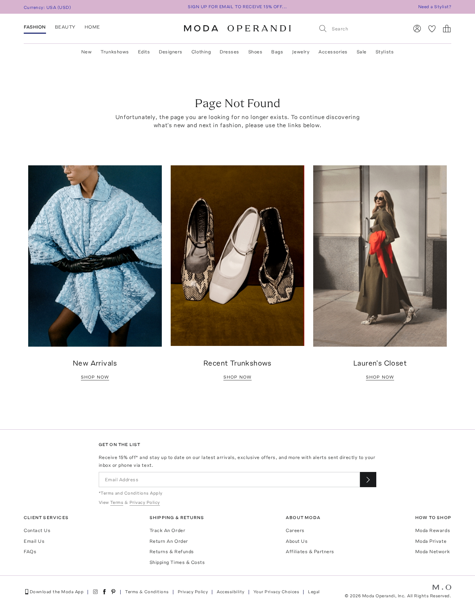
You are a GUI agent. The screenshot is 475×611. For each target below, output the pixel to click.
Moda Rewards (432, 530)
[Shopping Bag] (446, 28)
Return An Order (169, 541)
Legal (314, 591)
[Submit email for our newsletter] (368, 479)
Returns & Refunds (172, 551)
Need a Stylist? (434, 6)
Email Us (34, 541)
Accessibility (230, 591)
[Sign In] (417, 28)
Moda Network (432, 551)
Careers (295, 530)
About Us (297, 541)
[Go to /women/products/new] (95, 256)
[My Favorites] (432, 28)
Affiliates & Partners (310, 551)
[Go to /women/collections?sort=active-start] (237, 255)
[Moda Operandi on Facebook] (104, 592)
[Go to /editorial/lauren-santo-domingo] (380, 256)
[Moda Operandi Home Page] (237, 28)
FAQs (30, 551)
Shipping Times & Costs (177, 562)
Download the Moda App (56, 591)
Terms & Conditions (147, 591)
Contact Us (37, 530)
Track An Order (167, 530)
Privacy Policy (193, 591)
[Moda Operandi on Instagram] (95, 592)
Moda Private (430, 541)
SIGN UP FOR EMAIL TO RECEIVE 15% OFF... (237, 6)
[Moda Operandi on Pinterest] (113, 592)
